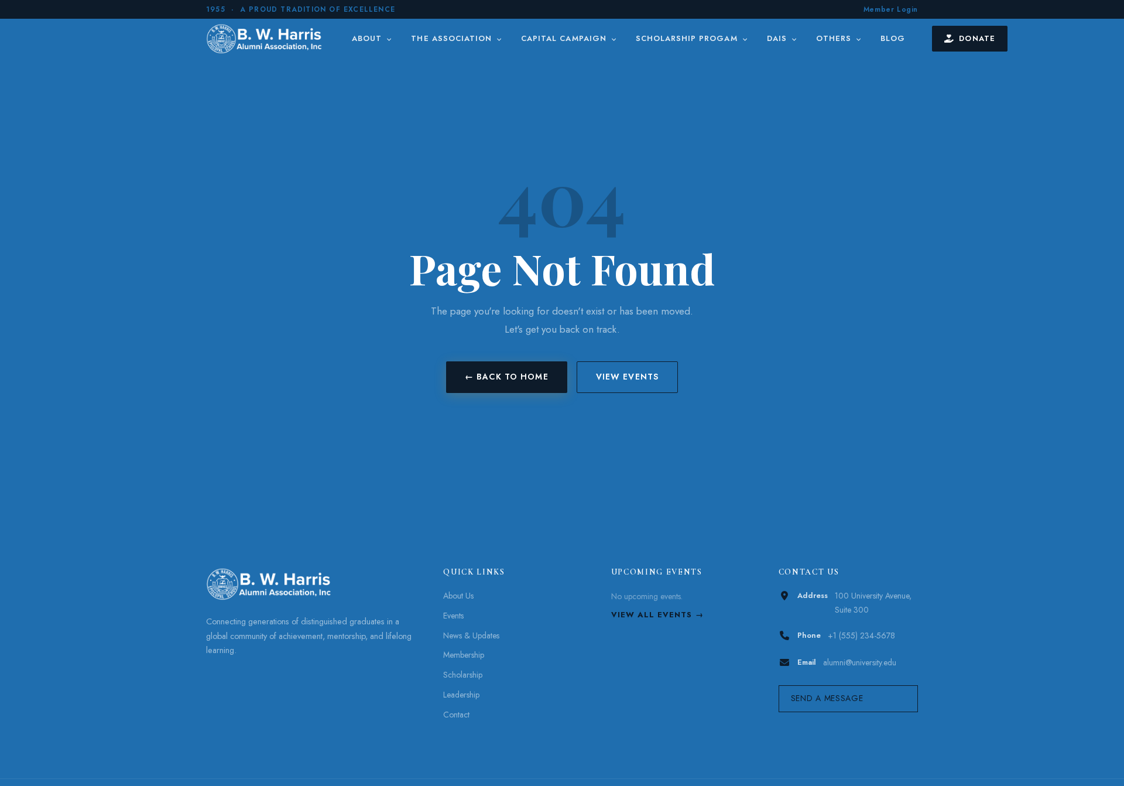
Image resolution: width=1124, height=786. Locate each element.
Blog (892, 38)
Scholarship (462, 675)
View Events (627, 376)
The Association (453, 38)
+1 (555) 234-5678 (861, 635)
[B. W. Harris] (265, 38)
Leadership (461, 694)
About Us (458, 596)
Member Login (890, 9)
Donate (977, 38)
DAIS (778, 38)
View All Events (652, 614)
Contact (456, 714)
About (368, 38)
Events (453, 615)
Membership (463, 655)
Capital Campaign (565, 38)
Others (835, 38)
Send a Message (827, 698)
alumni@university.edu (859, 662)
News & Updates (471, 635)
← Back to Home (507, 376)
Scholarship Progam (688, 38)
